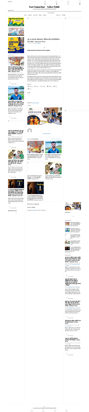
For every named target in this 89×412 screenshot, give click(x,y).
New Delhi (35, 15)
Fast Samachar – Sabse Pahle (44, 6)
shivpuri (29, 105)
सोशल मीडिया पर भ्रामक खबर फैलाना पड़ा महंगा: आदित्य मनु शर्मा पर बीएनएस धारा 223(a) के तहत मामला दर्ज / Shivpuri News (16, 103)
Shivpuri (44, 15)
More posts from (45, 133)
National (30, 15)
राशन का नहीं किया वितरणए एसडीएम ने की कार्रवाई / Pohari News (72, 340)
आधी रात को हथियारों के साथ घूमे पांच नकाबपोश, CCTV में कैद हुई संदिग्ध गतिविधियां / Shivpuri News (16, 133)
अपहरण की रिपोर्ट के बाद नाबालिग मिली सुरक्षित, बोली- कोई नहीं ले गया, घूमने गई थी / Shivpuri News (16, 162)
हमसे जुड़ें (63, 15)
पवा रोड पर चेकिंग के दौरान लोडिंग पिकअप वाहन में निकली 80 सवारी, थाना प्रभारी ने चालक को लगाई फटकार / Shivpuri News (73, 259)
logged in (35, 210)
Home (25, 15)
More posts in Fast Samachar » (57, 138)
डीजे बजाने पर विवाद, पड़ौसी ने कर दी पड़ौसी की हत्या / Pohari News (73, 322)
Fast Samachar (51, 12)
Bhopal (40, 15)
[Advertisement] (44, 229)
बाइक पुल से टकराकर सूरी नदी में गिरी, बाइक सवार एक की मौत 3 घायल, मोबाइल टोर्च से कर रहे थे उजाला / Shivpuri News (72, 303)
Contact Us (58, 15)
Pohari (78, 264)
